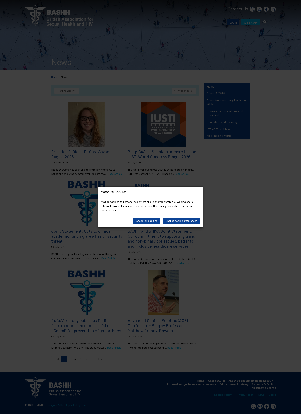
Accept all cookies (146, 220)
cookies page (109, 210)
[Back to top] (294, 410)
